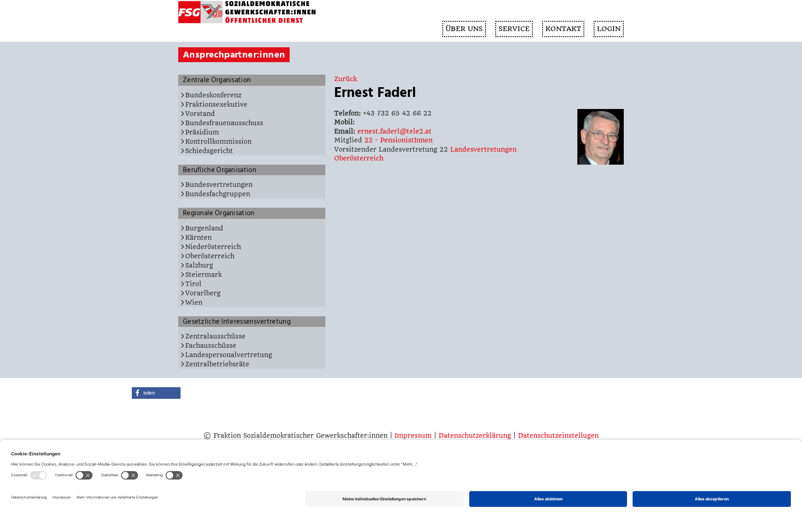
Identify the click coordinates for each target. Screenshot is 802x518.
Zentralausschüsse (215, 336)
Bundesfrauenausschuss (224, 123)
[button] (156, 393)
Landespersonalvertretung (228, 354)
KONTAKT (563, 29)
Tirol (193, 284)
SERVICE (514, 29)
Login (609, 29)
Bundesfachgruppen (217, 194)
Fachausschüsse (210, 345)
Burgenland (204, 228)
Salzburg (199, 265)
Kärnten (198, 237)
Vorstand (200, 113)
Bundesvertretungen (218, 184)
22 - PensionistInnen (398, 140)
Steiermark (203, 274)
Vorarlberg (202, 293)
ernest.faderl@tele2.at (394, 131)
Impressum (413, 435)
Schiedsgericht (209, 150)
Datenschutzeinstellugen (558, 435)
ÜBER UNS (464, 29)
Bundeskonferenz (213, 95)
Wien (193, 302)
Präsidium (202, 132)
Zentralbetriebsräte (217, 364)
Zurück (345, 79)
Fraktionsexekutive (216, 104)
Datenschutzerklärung (475, 435)
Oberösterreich (209, 256)
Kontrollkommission (218, 141)
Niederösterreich (213, 246)
